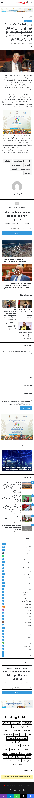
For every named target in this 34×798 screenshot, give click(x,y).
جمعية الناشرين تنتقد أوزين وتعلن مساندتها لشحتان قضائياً (25, 334)
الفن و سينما (27, 550)
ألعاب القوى (28, 598)
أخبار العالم (28, 607)
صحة (30, 543)
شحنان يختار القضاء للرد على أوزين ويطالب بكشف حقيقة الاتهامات (25, 312)
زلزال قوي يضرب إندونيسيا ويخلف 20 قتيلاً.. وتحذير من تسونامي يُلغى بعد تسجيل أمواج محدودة (9, 313)
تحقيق (29, 625)
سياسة (29, 565)
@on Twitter (28, 770)
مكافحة (27, 173)
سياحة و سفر (27, 556)
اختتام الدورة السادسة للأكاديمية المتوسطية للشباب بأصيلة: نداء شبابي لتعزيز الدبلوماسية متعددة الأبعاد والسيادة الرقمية (11, 487)
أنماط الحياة (28, 652)
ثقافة (30, 616)
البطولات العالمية (26, 595)
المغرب (27, 165)
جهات (29, 571)
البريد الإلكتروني (27, 385)
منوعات (29, 613)
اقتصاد (29, 649)
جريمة (29, 583)
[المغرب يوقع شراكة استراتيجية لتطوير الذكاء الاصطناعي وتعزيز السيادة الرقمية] (27, 518)
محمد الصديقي (25, 169)
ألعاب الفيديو (27, 559)
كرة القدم (28, 589)
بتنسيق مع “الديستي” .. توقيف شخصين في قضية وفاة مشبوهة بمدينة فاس (18, 468)
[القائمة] (2, 4)
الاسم (30, 377)
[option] (17, 460)
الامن (29, 580)
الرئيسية (28, 17)
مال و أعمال (28, 622)
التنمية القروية (18, 161)
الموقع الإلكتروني (28, 393)
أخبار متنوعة (22, 17)
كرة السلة (28, 604)
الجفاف (7, 161)
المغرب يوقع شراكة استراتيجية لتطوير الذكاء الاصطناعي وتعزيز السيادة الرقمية (11, 518)
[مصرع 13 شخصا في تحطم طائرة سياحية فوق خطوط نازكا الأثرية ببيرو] (27, 527)
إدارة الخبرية (27, 43)
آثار (29, 161)
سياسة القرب (16, 165)
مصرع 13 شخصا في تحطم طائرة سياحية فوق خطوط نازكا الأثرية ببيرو (11, 527)
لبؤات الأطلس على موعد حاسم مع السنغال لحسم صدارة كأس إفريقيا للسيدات (11, 498)
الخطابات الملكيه (26, 568)
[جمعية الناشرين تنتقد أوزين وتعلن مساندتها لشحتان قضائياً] (25, 326)
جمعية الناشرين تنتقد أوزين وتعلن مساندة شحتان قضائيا (9, 325)
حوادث (29, 631)
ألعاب (29, 610)
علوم (30, 619)
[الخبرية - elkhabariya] (21, 3)
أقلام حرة (28, 634)
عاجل (29, 655)
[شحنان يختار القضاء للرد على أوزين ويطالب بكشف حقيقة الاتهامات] (25, 304)
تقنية (30, 643)
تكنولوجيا (29, 640)
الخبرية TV (28, 637)
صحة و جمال (27, 553)
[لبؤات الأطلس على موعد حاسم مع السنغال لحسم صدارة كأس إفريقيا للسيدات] (27, 498)
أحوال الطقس (27, 574)
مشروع (13, 169)
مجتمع (29, 562)
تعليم (30, 577)
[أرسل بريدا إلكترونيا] (23, 43)
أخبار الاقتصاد (27, 646)
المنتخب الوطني (27, 592)
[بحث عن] (32, 4)
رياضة (29, 586)
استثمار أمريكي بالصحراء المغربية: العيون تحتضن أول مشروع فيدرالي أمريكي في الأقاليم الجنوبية (12, 508)
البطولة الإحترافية (26, 601)
